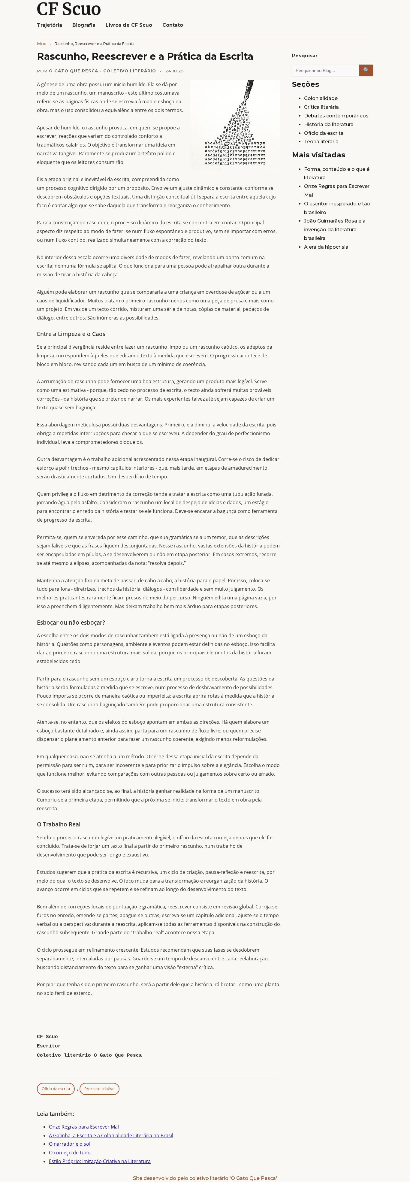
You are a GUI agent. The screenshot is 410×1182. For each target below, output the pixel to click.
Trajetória (49, 25)
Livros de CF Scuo (129, 25)
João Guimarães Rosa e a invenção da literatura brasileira (335, 229)
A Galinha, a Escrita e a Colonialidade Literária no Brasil (111, 1135)
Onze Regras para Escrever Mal (84, 1126)
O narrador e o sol (69, 1144)
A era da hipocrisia (326, 247)
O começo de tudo (70, 1152)
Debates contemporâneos (336, 116)
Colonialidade (321, 98)
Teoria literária (321, 141)
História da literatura (329, 124)
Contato (172, 25)
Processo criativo (99, 1088)
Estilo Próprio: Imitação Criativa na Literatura (100, 1161)
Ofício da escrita (56, 1088)
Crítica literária (321, 107)
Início (42, 43)
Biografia (83, 25)
